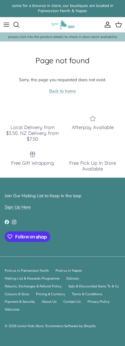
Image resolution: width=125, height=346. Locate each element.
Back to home (62, 91)
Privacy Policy (99, 301)
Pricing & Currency (50, 294)
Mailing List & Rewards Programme (32, 278)
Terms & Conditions (87, 294)
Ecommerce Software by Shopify (70, 326)
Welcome (12, 309)
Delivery (72, 278)
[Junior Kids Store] (62, 25)
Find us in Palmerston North (27, 270)
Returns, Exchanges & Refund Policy (33, 286)
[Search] (19, 24)
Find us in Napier (69, 270)
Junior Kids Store (30, 326)
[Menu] (6, 24)
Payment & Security (20, 301)
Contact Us (72, 301)
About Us (49, 301)
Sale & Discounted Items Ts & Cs (93, 286)
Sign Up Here (18, 207)
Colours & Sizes (17, 294)
